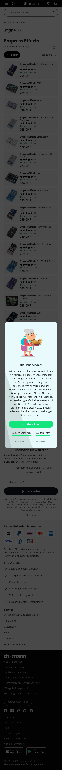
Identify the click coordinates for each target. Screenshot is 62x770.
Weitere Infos (43, 432)
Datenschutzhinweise (38, 441)
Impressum (20, 441)
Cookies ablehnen (21, 432)
